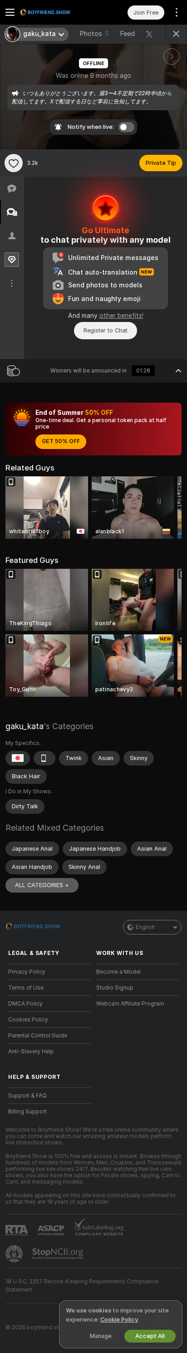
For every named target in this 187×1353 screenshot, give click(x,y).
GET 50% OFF (61, 441)
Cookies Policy (28, 1019)
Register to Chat (106, 330)
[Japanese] (17, 758)
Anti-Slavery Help (31, 1051)
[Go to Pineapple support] (15, 1253)
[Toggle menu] (10, 12)
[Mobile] (44, 758)
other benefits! (121, 315)
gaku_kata (24, 726)
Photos (94, 34)
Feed (127, 34)
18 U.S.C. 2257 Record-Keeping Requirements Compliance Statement (81, 1285)
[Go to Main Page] (57, 12)
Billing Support (27, 1111)
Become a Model (118, 972)
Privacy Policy (26, 972)
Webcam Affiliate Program (130, 1004)
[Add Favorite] (14, 163)
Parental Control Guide (37, 1035)
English (145, 927)
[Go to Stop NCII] (58, 1253)
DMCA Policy (25, 1004)
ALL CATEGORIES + (42, 885)
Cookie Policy (119, 1319)
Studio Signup (114, 988)
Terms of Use (26, 988)
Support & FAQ (27, 1096)
